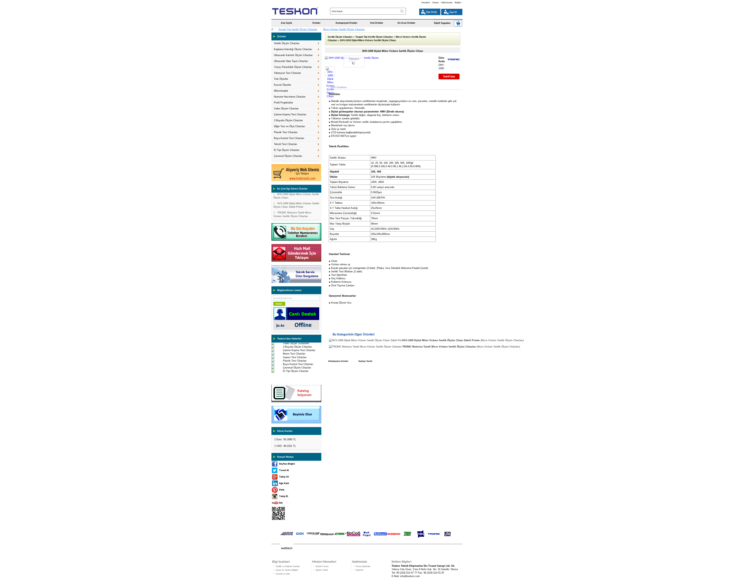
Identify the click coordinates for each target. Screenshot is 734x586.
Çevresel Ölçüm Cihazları (288, 156)
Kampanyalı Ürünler (346, 23)
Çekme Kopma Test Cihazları (290, 114)
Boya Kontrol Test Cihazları (289, 138)
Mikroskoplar (281, 90)
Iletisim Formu (322, 566)
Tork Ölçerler (281, 78)
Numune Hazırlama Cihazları (290, 96)
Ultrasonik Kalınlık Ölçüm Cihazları (293, 55)
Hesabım (425, 2)
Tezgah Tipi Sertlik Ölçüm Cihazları (297, 29)
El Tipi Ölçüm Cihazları (287, 150)
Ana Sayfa (286, 23)
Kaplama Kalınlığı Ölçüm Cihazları (293, 49)
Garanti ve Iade (283, 574)
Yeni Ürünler (376, 23)
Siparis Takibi (322, 570)
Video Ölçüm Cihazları (286, 108)
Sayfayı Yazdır (365, 361)
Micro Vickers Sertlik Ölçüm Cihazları (344, 29)
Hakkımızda (446, 2)
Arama (435, 2)
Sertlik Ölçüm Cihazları (287, 43)
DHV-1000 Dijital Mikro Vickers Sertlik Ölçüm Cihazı (368, 40)
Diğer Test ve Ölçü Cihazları (289, 126)
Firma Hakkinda (363, 566)
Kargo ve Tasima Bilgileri (287, 570)
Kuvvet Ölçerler (282, 84)
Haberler (360, 570)
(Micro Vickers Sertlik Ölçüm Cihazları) (463, 340)
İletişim (458, 2)
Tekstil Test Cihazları (285, 144)
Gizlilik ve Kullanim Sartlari (288, 566)
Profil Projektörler (283, 102)
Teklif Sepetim (442, 23)
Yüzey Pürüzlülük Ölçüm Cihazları (293, 67)
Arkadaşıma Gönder (338, 361)
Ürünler (316, 23)
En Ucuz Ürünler (406, 23)
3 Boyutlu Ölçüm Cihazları (288, 120)
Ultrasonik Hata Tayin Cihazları (291, 61)
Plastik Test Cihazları (286, 132)
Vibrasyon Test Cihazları (287, 73)
